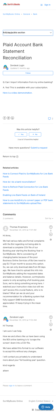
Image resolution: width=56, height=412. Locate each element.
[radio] (21, 134)
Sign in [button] (47, 5)
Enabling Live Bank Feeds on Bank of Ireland (24, 195)
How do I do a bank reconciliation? (19, 182)
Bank (35, 14)
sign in (12, 385)
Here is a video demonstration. (17, 92)
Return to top (9, 156)
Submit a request (39, 147)
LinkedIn (12, 118)
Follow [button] (28, 73)
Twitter (8, 118)
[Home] (11, 6)
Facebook (4, 118)
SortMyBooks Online (11, 14)
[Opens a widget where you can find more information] (45, 407)
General (26, 14)
